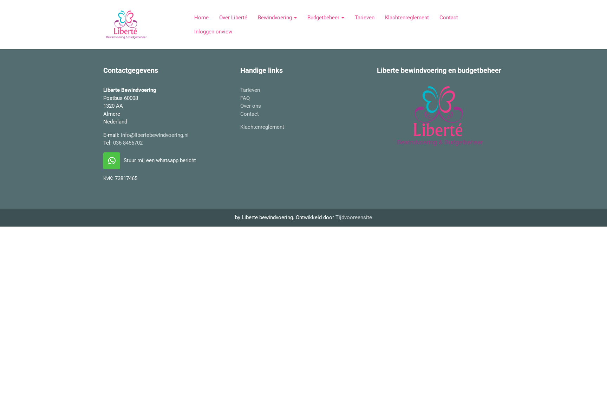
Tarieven (364, 17)
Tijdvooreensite (353, 217)
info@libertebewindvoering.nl (155, 135)
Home (201, 17)
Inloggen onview (213, 31)
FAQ (245, 98)
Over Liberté (233, 17)
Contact (448, 17)
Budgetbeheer (324, 17)
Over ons (250, 106)
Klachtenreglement (407, 17)
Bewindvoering (275, 17)
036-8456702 (128, 143)
